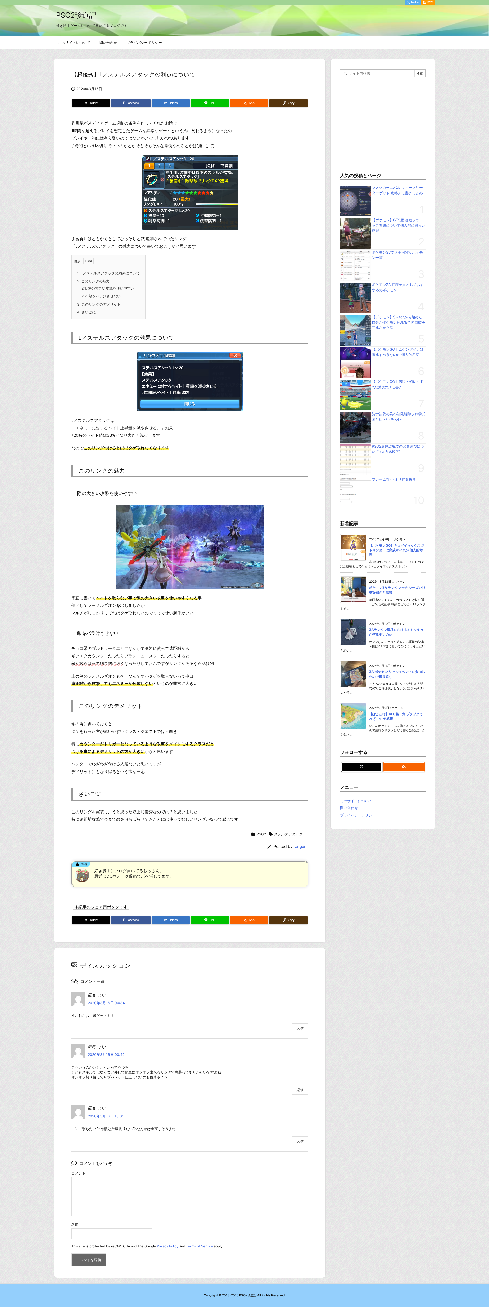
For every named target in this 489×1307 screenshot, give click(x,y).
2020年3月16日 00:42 (106, 1054)
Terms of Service (199, 1246)
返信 (300, 1028)
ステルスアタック (288, 834)
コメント (78, 1173)
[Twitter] (361, 767)
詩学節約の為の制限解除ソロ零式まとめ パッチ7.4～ (398, 416)
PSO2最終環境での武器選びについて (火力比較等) (398, 449)
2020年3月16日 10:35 (106, 1116)
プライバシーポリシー (358, 815)
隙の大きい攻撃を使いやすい (108, 288)
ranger (300, 846)
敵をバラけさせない (101, 296)
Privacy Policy (167, 1246)
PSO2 (261, 834)
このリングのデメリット (99, 304)
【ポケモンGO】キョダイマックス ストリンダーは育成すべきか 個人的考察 (397, 550)
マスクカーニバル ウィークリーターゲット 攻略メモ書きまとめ (397, 190)
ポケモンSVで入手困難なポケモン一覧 (397, 255)
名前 (74, 1224)
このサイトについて (356, 801)
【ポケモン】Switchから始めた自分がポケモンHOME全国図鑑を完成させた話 (398, 322)
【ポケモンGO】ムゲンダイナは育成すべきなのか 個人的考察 (398, 352)
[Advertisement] (383, 123)
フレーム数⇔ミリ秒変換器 (394, 479)
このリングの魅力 (93, 281)
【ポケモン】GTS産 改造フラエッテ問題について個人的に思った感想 (398, 225)
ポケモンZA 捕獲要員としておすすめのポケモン (398, 287)
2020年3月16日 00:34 (106, 1003)
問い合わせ (349, 808)
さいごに (86, 312)
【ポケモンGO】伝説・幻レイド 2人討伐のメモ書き (398, 384)
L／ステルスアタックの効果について (108, 273)
